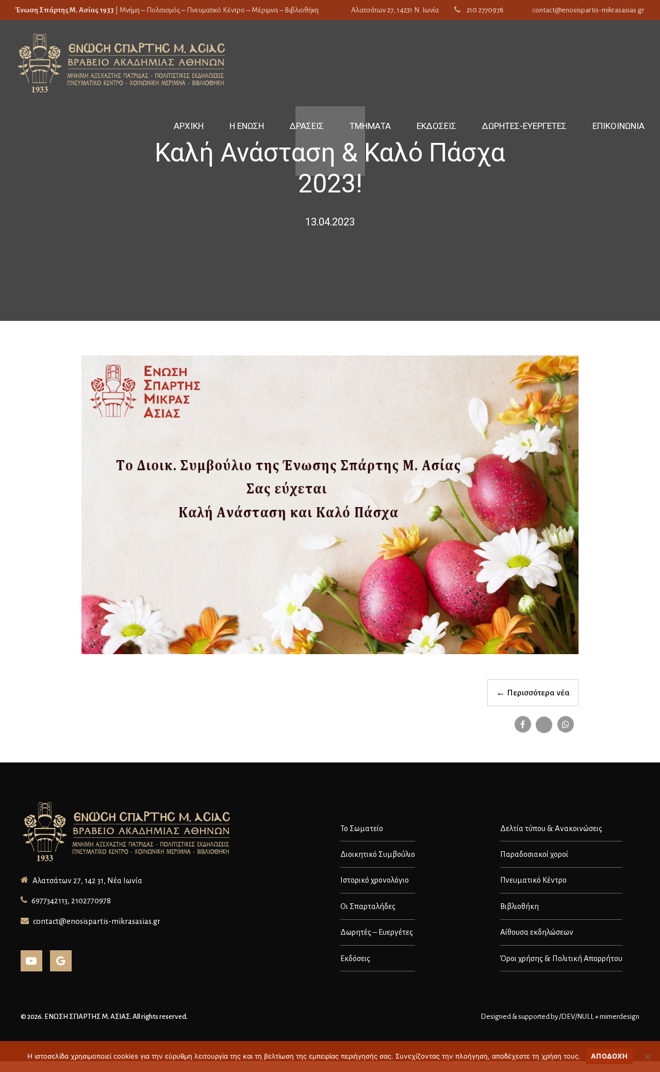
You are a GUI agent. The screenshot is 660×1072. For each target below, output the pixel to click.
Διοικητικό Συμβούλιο (377, 854)
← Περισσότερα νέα (533, 692)
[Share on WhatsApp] (565, 724)
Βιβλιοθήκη (519, 906)
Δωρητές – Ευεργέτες (376, 932)
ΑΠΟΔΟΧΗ (609, 1056)
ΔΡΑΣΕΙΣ (307, 126)
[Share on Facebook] (523, 724)
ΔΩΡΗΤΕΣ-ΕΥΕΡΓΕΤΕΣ (524, 126)
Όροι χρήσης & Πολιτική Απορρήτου (561, 958)
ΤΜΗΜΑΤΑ (370, 126)
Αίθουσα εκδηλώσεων (536, 932)
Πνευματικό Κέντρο (533, 880)
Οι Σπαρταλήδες (367, 906)
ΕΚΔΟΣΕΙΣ (436, 126)
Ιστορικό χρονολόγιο (374, 880)
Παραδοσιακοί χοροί (534, 854)
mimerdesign (619, 1016)
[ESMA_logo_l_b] (128, 832)
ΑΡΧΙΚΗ (189, 126)
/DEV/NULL (576, 1016)
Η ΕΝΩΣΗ (246, 126)
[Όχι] (647, 1056)
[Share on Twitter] (544, 725)
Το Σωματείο (361, 828)
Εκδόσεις (355, 958)
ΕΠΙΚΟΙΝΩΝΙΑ (618, 126)
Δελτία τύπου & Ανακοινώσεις (551, 828)
